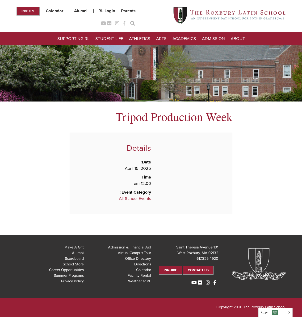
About (238, 39)
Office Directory (138, 258)
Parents (128, 10)
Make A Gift (74, 247)
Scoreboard (74, 258)
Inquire (28, 11)
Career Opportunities (66, 270)
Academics (184, 39)
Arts (161, 39)
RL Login (106, 10)
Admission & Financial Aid (129, 247)
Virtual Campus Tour (134, 253)
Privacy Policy (72, 281)
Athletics (139, 39)
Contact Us (198, 270)
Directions (142, 264)
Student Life (109, 39)
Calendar (54, 10)
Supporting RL (73, 39)
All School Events (135, 198)
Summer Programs (69, 275)
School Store (73, 264)
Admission (213, 39)
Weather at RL (139, 281)
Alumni (81, 10)
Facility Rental (139, 275)
